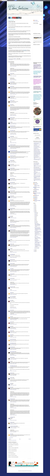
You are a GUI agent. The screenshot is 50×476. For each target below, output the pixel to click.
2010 (34, 249)
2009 (34, 250)
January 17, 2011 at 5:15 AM (13, 84)
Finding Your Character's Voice (37, 149)
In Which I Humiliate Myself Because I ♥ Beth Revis (37, 224)
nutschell (11, 268)
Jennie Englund (12, 254)
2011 (34, 211)
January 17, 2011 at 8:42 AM (13, 188)
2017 (34, 206)
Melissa (11, 387)
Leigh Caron (11, 160)
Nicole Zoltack (11, 224)
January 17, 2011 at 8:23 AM (13, 180)
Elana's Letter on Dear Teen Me (37, 168)
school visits (11, 59)
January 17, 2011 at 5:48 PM (13, 375)
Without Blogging (36, 239)
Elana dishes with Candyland (37, 176)
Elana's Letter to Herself (36, 167)
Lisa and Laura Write (36, 195)
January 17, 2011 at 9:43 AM (13, 237)
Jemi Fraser (11, 377)
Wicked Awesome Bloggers (37, 200)
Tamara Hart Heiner (12, 339)
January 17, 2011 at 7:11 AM (13, 134)
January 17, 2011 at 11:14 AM (13, 284)
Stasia (11, 316)
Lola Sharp (11, 136)
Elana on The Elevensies (36, 163)
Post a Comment (11, 437)
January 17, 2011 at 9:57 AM (13, 246)
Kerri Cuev (11, 164)
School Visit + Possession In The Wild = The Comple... (38, 242)
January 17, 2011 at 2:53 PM (13, 349)
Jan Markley (11, 422)
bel (10, 239)
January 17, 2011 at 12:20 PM (13, 319)
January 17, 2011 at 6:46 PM (13, 389)
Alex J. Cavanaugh (12, 296)
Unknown (11, 104)
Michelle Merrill (12, 208)
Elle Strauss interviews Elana (37, 178)
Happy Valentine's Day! (11, 452)
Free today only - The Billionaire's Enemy (13, 443)
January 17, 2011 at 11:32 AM (13, 290)
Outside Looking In (37, 223)
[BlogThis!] (17, 58)
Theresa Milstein (12, 130)
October (35, 214)
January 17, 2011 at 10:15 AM (13, 261)
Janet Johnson (11, 182)
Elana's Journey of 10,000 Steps (37, 166)
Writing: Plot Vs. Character (37, 150)
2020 (34, 204)
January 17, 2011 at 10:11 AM (13, 257)
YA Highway (35, 191)
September (36, 215)
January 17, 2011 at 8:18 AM (13, 176)
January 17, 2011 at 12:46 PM (13, 324)
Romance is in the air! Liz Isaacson (12, 455)
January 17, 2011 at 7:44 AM (13, 142)
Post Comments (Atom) (13, 440)
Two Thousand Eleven (37, 247)
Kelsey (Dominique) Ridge (13, 150)
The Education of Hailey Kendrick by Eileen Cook (37, 244)
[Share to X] (18, 58)
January (35, 222)
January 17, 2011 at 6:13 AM (13, 102)
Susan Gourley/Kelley (12, 351)
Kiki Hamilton (11, 357)
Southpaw (11, 292)
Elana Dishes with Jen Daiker (37, 175)
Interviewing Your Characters (37, 151)
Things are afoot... (10, 446)
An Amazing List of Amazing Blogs (37, 142)
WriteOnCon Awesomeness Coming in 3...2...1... (37, 233)
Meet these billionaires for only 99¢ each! (13, 444)
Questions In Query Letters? (37, 154)
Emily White (11, 86)
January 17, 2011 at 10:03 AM (13, 252)
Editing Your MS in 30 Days (37, 145)
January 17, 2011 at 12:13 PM (13, 314)
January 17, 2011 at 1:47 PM (13, 332)
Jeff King (11, 383)
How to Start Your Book (37, 243)
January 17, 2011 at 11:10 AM (13, 276)
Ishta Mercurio (11, 117)
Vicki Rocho (11, 73)
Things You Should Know (37, 237)
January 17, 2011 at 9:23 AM (13, 222)
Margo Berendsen (12, 229)
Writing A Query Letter (36, 143)
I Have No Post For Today (37, 227)
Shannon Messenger (36, 189)
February (36, 221)
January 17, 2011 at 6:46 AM (13, 115)
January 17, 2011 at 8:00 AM (13, 158)
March (35, 220)
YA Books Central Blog (36, 185)
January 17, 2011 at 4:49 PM (13, 363)
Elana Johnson (35, 20)
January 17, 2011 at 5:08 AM (13, 66)
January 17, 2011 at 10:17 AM (13, 266)
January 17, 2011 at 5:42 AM (13, 98)
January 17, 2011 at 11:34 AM (13, 294)
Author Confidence (36, 155)
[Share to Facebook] (19, 58)
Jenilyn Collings (12, 178)
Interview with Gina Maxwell (37, 179)
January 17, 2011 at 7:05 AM (13, 128)
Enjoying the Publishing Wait (37, 153)
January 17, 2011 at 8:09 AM (13, 170)
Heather (11, 326)
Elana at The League (36, 164)
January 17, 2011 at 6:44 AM (13, 110)
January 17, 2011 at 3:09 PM (13, 355)
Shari (10, 186)
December (36, 212)
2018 (34, 205)
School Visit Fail (36, 236)
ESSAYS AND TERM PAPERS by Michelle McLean (38, 232)
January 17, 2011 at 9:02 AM (13, 206)
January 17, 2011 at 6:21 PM (13, 381)
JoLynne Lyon (11, 263)
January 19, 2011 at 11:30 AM (13, 436)
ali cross (11, 300)
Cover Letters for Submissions (37, 147)
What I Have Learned (37, 248)
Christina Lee (11, 100)
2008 (34, 251)
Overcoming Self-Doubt (36, 146)
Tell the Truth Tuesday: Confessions (37, 240)
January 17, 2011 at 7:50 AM (13, 148)
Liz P (10, 361)
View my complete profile (36, 21)
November (36, 213)
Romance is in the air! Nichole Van (12, 449)
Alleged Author (11, 259)
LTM (10, 248)
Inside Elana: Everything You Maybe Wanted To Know (38, 228)
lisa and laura (11, 278)
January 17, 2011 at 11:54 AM (13, 298)
